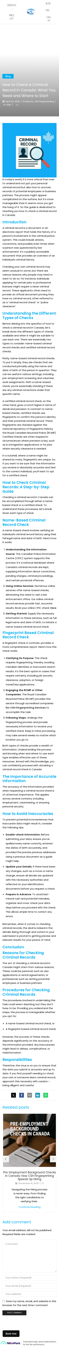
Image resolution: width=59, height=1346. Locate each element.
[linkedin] (38, 1095)
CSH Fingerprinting (44, 101)
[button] (5, 1159)
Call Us (49, 19)
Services (11, 5)
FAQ (47, 10)
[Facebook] (22, 1095)
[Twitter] (14, 1095)
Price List (11, 17)
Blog (48, 3)
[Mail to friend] (30, 1095)
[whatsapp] (45, 1095)
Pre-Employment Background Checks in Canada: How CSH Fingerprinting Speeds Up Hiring (29, 1175)
